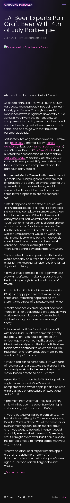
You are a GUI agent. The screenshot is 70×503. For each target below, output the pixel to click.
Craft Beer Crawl (14, 158)
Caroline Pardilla (18, 5)
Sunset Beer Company (48, 146)
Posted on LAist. (16, 472)
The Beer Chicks (43, 150)
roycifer (62, 497)
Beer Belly (17, 143)
